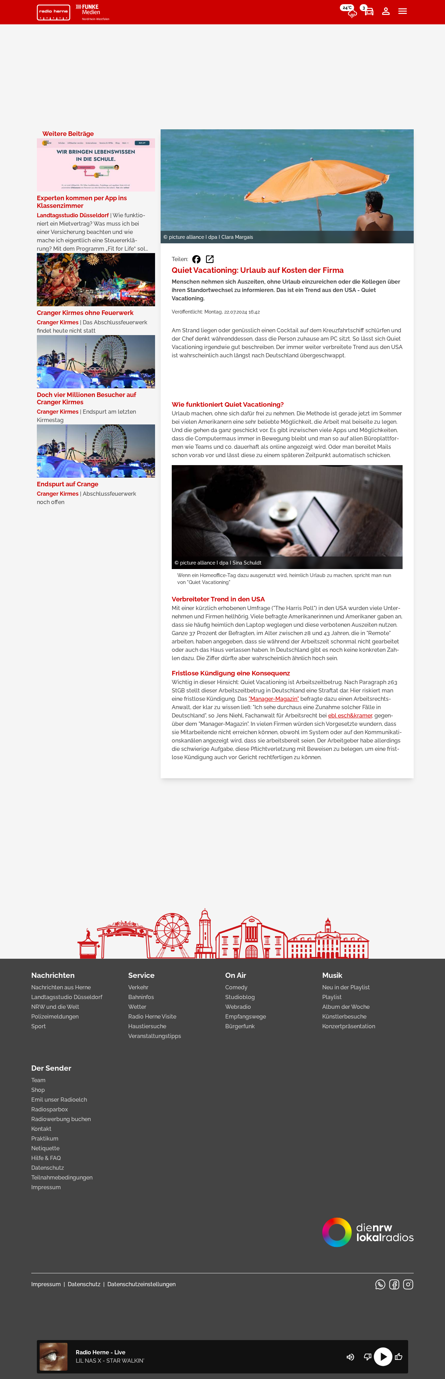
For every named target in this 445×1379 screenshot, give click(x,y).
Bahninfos (141, 997)
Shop (38, 1090)
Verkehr (138, 987)
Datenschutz (47, 1168)
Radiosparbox (49, 1109)
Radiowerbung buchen (61, 1119)
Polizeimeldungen (55, 1016)
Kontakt (41, 1129)
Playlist (332, 997)
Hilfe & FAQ (46, 1158)
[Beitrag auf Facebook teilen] (196, 259)
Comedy (236, 987)
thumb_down (368, 1357)
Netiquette (45, 1148)
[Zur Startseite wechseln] (53, 12)
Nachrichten (53, 975)
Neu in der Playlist (346, 987)
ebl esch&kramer (350, 715)
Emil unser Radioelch (59, 1099)
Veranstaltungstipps (154, 1036)
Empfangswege (245, 1016)
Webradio (238, 1007)
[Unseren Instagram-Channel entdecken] (408, 1284)
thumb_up (398, 1357)
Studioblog (240, 997)
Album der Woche (346, 1007)
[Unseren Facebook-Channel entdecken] (394, 1284)
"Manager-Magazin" (274, 699)
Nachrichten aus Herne (61, 987)
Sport (38, 1026)
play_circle (383, 1357)
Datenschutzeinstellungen (141, 1284)
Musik (332, 975)
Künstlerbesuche (344, 1016)
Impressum (46, 1187)
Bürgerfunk (240, 1026)
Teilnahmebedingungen (61, 1177)
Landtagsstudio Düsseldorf (66, 997)
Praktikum (44, 1138)
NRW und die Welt (55, 1007)
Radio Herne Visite (152, 1016)
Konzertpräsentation (348, 1026)
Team (38, 1080)
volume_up (350, 1357)
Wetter (137, 1007)
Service (141, 975)
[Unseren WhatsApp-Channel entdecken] (380, 1284)
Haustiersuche (147, 1026)
